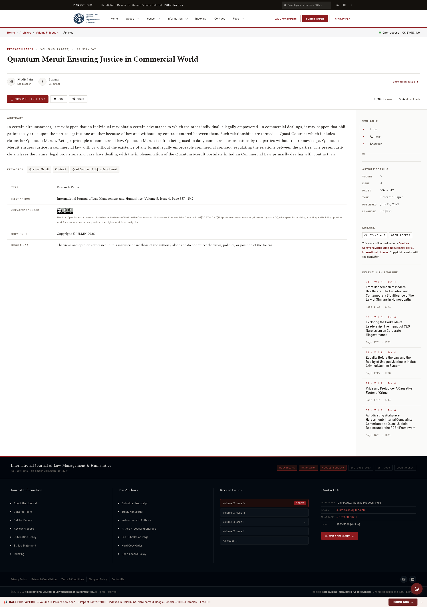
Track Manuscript (132, 511)
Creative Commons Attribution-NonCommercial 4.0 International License (388, 247)
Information (175, 18)
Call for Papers (286, 18)
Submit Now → (403, 602)
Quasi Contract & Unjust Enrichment (95, 169)
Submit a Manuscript (135, 503)
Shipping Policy (98, 579)
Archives (25, 32)
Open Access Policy (134, 554)
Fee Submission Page (135, 537)
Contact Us (118, 579)
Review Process (24, 528)
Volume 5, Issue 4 (47, 32)
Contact (219, 18)
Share (80, 99)
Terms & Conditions (72, 579)
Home (114, 18)
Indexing (200, 18)
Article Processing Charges (139, 528)
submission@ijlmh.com (351, 510)
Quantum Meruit (39, 169)
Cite (61, 99)
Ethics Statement (25, 545)
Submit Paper (315, 18)
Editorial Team (23, 511)
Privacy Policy (19, 579)
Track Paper (341, 18)
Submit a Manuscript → (339, 536)
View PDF (30, 99)
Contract (60, 169)
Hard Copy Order (132, 545)
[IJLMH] (86, 18)
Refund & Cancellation (44, 579)
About (130, 18)
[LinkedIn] (337, 5)
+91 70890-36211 (346, 517)
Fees (236, 18)
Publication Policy (25, 537)
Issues (151, 18)
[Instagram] (344, 5)
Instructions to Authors (136, 520)
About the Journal (25, 503)
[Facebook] (351, 5)
